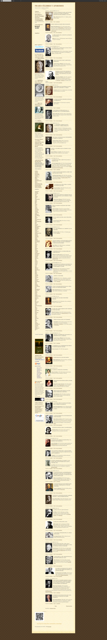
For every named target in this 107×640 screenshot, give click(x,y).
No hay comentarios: (59, 32)
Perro (35, 288)
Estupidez (36, 233)
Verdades (38, 323)
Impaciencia (36, 255)
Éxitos (37, 235)
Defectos (38, 215)
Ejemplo (36, 225)
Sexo (35, 306)
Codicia (36, 207)
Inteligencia (36, 258)
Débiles (38, 214)
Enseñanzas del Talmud (38, 180)
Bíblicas (36, 177)
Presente (36, 294)
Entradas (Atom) (53, 608)
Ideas (37, 250)
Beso (35, 202)
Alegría (36, 194)
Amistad (36, 197)
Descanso (36, 217)
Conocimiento (37, 209)
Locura (36, 264)
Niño (35, 275)
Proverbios (36, 171)
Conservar (36, 210)
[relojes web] (39, 337)
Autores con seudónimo (38, 187)
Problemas (39, 295)
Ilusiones (38, 253)
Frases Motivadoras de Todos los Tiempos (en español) (39, 406)
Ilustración (39, 186)
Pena (35, 285)
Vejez (35, 321)
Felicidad (36, 238)
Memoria (36, 268)
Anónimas (36, 172)
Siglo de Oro (62, 385)
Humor (36, 249)
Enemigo (36, 226)
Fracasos (38, 241)
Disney (55, 423)
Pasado (36, 282)
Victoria (36, 326)
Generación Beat (55, 257)
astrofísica (62, 80)
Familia (36, 237)
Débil (35, 214)
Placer (36, 290)
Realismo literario (54, 467)
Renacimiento (61, 27)
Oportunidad (37, 279)
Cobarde (36, 206)
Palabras (38, 281)
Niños (37, 275)
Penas (37, 285)
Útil (35, 318)
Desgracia (36, 219)
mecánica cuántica (65, 177)
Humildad (36, 248)
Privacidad (49, 626)
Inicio (56, 606)
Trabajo (36, 316)
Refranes (36, 178)
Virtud (36, 327)
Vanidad (36, 320)
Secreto (36, 304)
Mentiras (38, 269)
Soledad (36, 308)
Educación (36, 224)
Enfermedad (36, 227)
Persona (36, 289)
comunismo (60, 515)
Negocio (36, 276)
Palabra (36, 281)
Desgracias (39, 219)
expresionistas (56, 324)
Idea (35, 250)
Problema (36, 295)
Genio (36, 243)
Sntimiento (36, 305)
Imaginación (37, 254)
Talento (36, 313)
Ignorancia (36, 251)
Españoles (36, 175)
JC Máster (36, 170)
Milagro (36, 272)
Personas (38, 289)
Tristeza (36, 317)
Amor (36, 198)
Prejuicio (36, 293)
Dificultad (36, 221)
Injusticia (36, 257)
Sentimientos (40, 305)
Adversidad (36, 193)
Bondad (36, 203)
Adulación (36, 192)
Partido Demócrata (48, 591)
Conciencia (36, 208)
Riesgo (36, 299)
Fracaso (36, 241)
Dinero (36, 222)
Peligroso (36, 284)
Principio (58, 281)
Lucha (36, 265)
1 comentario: (58, 21)
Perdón (36, 286)
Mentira (36, 269)
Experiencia (36, 236)
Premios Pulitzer (37, 174)
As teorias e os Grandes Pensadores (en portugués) (38, 410)
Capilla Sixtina (53, 30)
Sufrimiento (36, 312)
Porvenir (36, 292)
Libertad (36, 263)
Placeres (38, 290)
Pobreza (36, 291)
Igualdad (36, 252)
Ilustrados (36, 186)
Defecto (36, 215)
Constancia (36, 211)
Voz (35, 329)
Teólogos (36, 182)
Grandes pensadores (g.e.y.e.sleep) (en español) (39, 408)
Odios (37, 277)
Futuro (36, 242)
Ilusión (36, 253)
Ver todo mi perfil (37, 396)
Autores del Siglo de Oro (38, 183)
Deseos (36, 218)
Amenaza (36, 196)
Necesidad (36, 274)
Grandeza (36, 244)
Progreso (36, 296)
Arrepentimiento (37, 199)
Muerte (36, 273)
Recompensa (37, 297)
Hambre (36, 246)
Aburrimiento (37, 191)
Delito (36, 216)
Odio (35, 277)
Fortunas (38, 240)
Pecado (36, 283)
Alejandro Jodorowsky (64, 575)
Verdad (36, 323)
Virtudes (38, 327)
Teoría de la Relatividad (61, 550)
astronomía (58, 80)
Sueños (38, 310)
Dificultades (39, 221)
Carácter (36, 204)
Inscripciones (37, 179)
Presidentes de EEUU (38, 185)
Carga (36, 205)
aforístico (58, 233)
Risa (35, 300)
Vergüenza (36, 324)
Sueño (36, 310)
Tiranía (36, 314)
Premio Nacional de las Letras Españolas (62, 167)
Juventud (36, 261)
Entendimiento (37, 228)
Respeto (36, 298)
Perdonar (38, 286)
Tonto (36, 315)
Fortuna (36, 240)
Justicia (36, 260)
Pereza (36, 287)
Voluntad (36, 328)
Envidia (36, 230)
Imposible (36, 256)
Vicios (37, 325)
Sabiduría (36, 302)
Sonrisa (36, 309)
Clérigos (36, 181)
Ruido (36, 301)
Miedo (36, 271)
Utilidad (37, 318)
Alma (35, 195)
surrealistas (61, 324)
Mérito (36, 270)
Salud (36, 303)
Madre (36, 266)
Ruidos (38, 301)
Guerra (36, 245)
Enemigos (39, 226)
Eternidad (36, 234)
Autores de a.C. (37, 176)
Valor (35, 319)
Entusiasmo (36, 229)
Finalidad (36, 239)
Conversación (37, 212)
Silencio (36, 307)
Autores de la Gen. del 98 (38, 184)
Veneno (36, 322)
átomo (59, 177)
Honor (36, 247)
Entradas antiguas (69, 606)
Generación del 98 (65, 313)
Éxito (35, 235)
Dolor (36, 223)
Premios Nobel (37, 173)
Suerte (36, 311)
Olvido (36, 278)
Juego (36, 259)
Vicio (35, 325)
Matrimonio (36, 267)
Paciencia (36, 280)
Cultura (36, 213)
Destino (36, 220)
